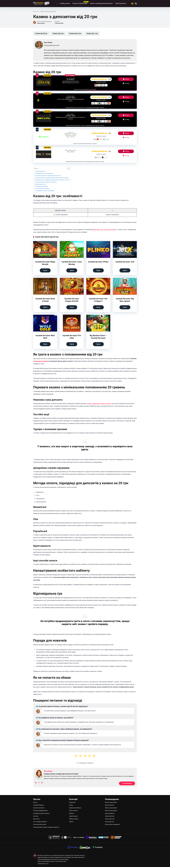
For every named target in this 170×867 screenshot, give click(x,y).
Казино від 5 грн (58, 33)
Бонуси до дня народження (112, 824)
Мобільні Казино (73, 819)
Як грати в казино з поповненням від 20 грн (48, 175)
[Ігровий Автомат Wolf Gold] (45, 331)
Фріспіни (71, 813)
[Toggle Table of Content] (68, 168)
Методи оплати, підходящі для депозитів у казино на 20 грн (53, 180)
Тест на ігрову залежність (40, 821)
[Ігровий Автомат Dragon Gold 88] (72, 294)
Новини (71, 821)
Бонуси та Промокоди (80, 3)
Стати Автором (127, 783)
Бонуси (71, 805)
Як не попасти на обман (42, 188)
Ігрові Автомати (120, 3)
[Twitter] (39, 783)
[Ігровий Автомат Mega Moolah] (45, 257)
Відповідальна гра (41, 184)
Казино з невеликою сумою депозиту (99, 403)
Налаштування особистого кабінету (46, 182)
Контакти (35, 816)
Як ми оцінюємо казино (39, 824)
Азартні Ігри (72, 802)
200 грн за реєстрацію (111, 810)
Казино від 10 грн (75, 33)
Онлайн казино (65, 3)
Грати (127, 79)
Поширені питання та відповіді (45, 190)
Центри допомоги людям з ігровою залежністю (46, 827)
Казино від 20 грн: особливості (44, 173)
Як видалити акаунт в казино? (41, 813)
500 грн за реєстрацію (111, 807)
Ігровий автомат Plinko (98, 262)
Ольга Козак (41, 23)
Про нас (35, 802)
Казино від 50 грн (41, 33)
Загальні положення (38, 807)
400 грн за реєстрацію (111, 802)
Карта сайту (36, 819)
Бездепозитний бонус (75, 807)
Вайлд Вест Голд (97, 229)
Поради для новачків (42, 186)
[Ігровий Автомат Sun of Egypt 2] (98, 294)
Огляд (127, 83)
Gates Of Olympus (109, 229)
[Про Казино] (41, 2)
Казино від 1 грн (92, 33)
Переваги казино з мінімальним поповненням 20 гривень (52, 177)
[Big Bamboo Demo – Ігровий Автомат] (98, 331)
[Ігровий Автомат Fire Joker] (72, 331)
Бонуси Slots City (109, 805)
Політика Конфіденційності (40, 810)
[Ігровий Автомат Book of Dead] (45, 294)
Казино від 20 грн (41, 171)
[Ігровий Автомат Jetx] (125, 257)
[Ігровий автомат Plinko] (98, 257)
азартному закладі (40, 361)
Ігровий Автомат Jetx (124, 262)
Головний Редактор (38, 805)
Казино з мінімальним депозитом (101, 3)
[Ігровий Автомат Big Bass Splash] (125, 294)
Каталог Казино (73, 810)
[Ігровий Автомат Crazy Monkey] (72, 257)
